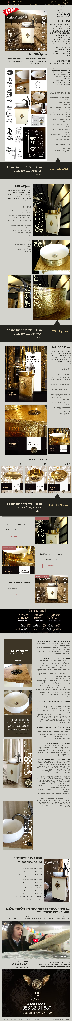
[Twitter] (64, 978)
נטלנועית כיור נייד (28, 899)
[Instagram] (57, 978)
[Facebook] (60, 978)
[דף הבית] (67, 6)
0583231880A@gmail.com (13, 4)
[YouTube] (67, 978)
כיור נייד (38, 899)
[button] (9, 2)
